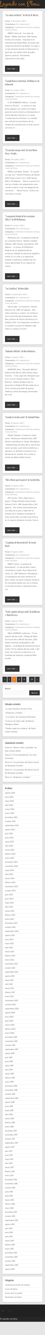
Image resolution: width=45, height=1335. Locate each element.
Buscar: (8, 688)
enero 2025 (9, 858)
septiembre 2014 (11, 1265)
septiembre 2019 (11, 1049)
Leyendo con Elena (9, 1319)
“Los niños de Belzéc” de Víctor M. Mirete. (22, 15)
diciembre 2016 (11, 1180)
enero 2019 (9, 1082)
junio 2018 (9, 1106)
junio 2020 (9, 1017)
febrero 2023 (10, 915)
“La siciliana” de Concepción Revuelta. (20, 717)
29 (32, 679)
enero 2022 (9, 960)
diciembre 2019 (11, 1037)
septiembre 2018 (11, 1098)
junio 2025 (9, 838)
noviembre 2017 (11, 1135)
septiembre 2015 (11, 1220)
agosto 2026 (10, 793)
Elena (7, 747)
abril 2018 (9, 1114)
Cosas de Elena (11, 30)
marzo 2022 (9, 951)
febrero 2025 (10, 854)
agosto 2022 (10, 935)
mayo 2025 (9, 842)
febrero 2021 (10, 992)
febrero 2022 (10, 956)
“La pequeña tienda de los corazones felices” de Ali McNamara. (20, 218)
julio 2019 (8, 1057)
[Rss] (10, 1311)
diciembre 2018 (11, 1086)
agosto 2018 (9, 1102)
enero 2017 (9, 1175)
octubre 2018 (10, 1094)
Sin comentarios (22, 24)
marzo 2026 (9, 809)
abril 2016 (9, 1196)
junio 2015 (9, 1232)
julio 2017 (8, 1151)
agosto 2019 (9, 1053)
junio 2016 (9, 1192)
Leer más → (12, 68)
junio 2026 (9, 797)
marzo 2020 (9, 1025)
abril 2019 (9, 1070)
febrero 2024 (10, 882)
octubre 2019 (10, 1045)
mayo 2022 (9, 943)
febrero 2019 (10, 1078)
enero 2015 (9, 1249)
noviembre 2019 (11, 1041)
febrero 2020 (10, 1029)
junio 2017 (9, 1155)
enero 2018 (9, 1127)
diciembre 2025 (11, 817)
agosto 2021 (9, 976)
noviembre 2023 (11, 886)
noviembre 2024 (11, 866)
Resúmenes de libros (13, 1297)
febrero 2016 (10, 1204)
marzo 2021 (9, 988)
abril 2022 (9, 947)
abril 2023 (9, 907)
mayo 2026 (9, 801)
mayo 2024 (9, 870)
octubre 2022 (10, 927)
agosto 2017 (9, 1147)
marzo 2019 (9, 1074)
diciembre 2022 (11, 923)
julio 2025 (9, 833)
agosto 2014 (9, 1269)
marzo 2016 (9, 1200)
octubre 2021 (10, 968)
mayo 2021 (9, 980)
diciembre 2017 (11, 1131)
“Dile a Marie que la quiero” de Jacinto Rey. (22, 479)
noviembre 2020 (11, 1000)
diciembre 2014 (11, 1253)
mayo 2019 (9, 1066)
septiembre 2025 (12, 825)
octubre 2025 (10, 821)
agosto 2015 (9, 1224)
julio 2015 (8, 1228)
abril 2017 (8, 1163)
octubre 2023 (10, 891)
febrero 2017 (10, 1171)
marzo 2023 (9, 911)
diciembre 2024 (11, 862)
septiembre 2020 (12, 1009)
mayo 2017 (9, 1159)
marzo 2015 (9, 1241)
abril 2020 (9, 1021)
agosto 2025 (10, 829)
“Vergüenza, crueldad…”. (15, 713)
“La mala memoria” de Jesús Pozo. (18, 709)
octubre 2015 (10, 1216)
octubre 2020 (10, 1004)
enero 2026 (9, 813)
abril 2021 (9, 984)
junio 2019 (9, 1061)
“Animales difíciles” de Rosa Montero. (20, 351)
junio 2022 (9, 939)
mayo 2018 (9, 1110)
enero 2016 (9, 1208)
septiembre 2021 (11, 972)
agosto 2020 (10, 1013)
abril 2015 (9, 1236)
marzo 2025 (9, 850)
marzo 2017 (9, 1167)
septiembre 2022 (12, 931)
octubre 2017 (10, 1139)
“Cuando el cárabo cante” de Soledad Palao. (22, 417)
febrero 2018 (10, 1122)
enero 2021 (9, 996)
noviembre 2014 (11, 1257)
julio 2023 (9, 895)
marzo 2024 (9, 878)
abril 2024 (9, 874)
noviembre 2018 (11, 1090)
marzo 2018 (9, 1118)
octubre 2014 (10, 1261)
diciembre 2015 (11, 1212)
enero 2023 (9, 919)
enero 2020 (9, 1033)
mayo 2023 (9, 903)
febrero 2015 (10, 1245)
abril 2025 (9, 846)
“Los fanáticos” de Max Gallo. (17, 288)
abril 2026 (9, 805)
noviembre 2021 (11, 964)
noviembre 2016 (11, 1184)
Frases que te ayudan (13, 1293)
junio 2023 (9, 899)
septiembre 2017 (11, 1143)
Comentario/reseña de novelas (27, 27)
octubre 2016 (10, 1188)
